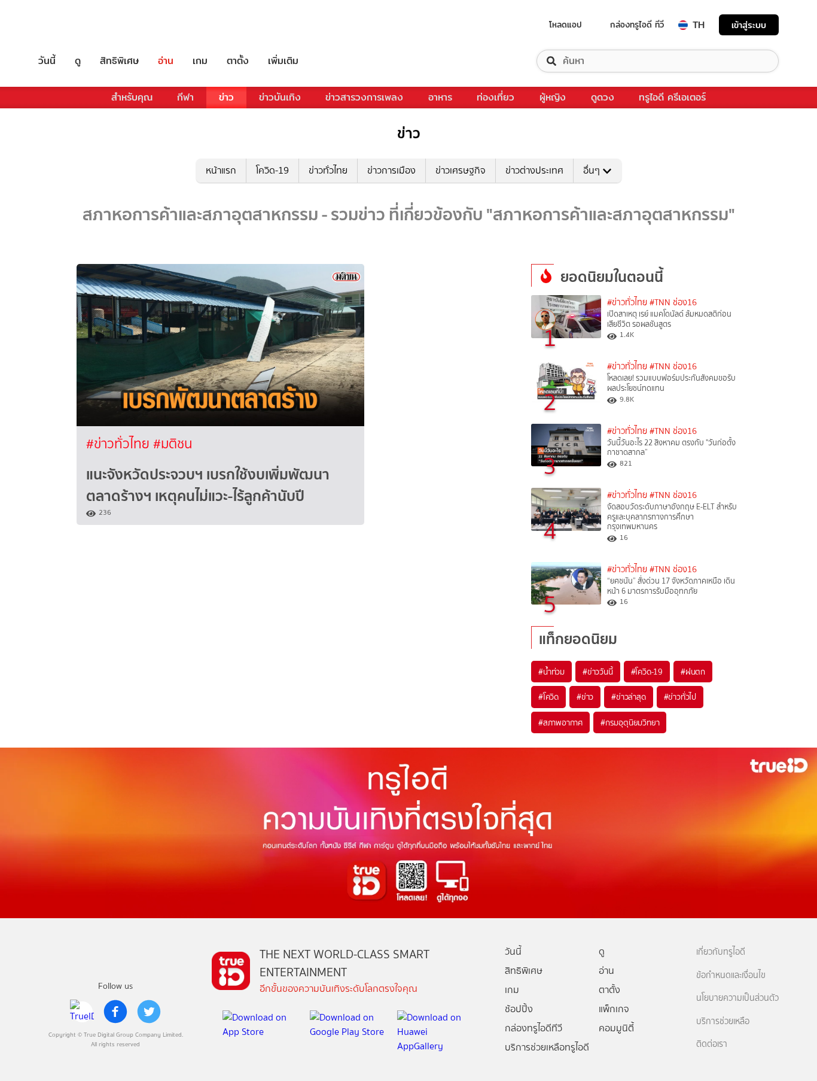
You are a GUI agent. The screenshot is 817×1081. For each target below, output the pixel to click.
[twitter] (149, 1012)
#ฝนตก (693, 672)
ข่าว (226, 97)
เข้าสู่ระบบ (748, 25)
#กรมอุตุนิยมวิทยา (629, 722)
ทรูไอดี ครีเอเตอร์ (672, 97)
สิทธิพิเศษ (119, 61)
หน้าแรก (221, 170)
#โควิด (548, 697)
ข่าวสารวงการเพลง (364, 97)
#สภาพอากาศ (560, 722)
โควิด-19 (272, 170)
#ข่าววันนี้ (598, 672)
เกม (200, 61)
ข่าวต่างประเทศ (534, 170)
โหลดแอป (565, 25)
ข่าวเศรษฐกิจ (460, 170)
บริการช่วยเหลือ (722, 1021)
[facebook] (115, 1012)
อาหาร (440, 97)
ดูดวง (602, 97)
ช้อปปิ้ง (519, 1009)
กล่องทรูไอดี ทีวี (637, 25)
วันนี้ (47, 61)
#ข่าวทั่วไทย (119, 444)
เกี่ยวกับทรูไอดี (720, 952)
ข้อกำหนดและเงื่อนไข (731, 975)
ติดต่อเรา (711, 1044)
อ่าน (165, 61)
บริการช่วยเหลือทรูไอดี (547, 1047)
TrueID (74, 24)
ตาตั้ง (238, 61)
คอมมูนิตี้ (616, 1028)
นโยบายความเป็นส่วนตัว (737, 998)
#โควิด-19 (647, 672)
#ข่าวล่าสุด (628, 697)
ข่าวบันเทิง (280, 97)
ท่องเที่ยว (495, 97)
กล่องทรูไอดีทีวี (533, 1028)
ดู (78, 61)
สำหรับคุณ (132, 97)
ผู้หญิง (552, 97)
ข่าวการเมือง (391, 170)
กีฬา (185, 97)
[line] (82, 1012)
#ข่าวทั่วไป (680, 697)
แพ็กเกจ (614, 1009)
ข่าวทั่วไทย (328, 170)
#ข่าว (585, 697)
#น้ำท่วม (551, 672)
